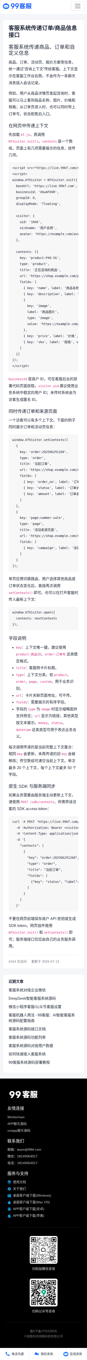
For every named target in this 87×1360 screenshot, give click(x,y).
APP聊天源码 (17, 1124)
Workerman (16, 1117)
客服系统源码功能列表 (27, 1037)
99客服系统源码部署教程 (29, 1062)
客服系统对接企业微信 (27, 990)
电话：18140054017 (22, 1163)
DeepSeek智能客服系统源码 (32, 998)
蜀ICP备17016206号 (43, 1331)
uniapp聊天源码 (18, 1130)
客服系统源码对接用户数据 (31, 1046)
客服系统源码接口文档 (27, 1029)
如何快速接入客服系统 (27, 1054)
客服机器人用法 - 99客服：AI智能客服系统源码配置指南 (42, 1018)
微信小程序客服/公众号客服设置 (35, 1007)
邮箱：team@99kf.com (24, 1149)
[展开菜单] (77, 6)
